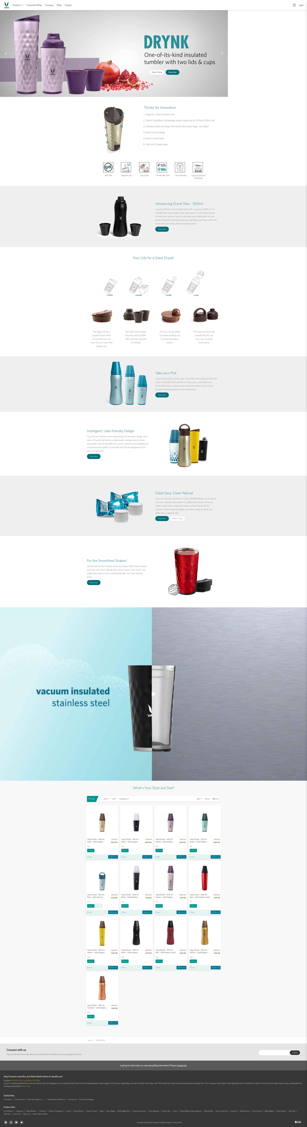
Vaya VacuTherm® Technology (198, 176)
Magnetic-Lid (126, 175)
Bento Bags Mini (124, 1111)
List (208, 799)
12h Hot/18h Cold (162, 175)
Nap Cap (26, 1114)
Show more (26, 1086)
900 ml (125, 961)
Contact (68, 5)
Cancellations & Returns (56, 1099)
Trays (175, 1111)
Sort (198, 799)
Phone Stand (257, 1111)
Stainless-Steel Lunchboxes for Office (25, 1080)
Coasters (233, 1111)
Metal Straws (245, 1111)
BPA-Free (108, 175)
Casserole (19, 1111)
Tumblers (42, 1111)
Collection (123, 799)
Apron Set (17, 1114)
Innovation (8, 1099)
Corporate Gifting (34, 5)
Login (301, 5)
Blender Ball (208, 1111)
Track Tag (291, 1111)
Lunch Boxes (8, 1111)
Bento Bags (111, 1111)
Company (49, 5)
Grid (216, 799)
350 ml (90, 850)
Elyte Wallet (281, 1111)
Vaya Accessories (139, 1111)
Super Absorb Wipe (40, 1114)
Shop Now (188, 78)
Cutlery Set (166, 1111)
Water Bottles (31, 1111)
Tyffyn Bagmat (153, 1111)
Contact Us (181, 1065)
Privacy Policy (20, 1099)
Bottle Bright (269, 1111)
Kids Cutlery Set (221, 1111)
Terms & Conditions (34, 1099)
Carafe (68, 1111)
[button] (5, 53)
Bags (102, 1111)
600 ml (98, 906)
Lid (113, 799)
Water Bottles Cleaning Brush (190, 1111)
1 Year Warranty (180, 175)
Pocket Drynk (78, 1111)
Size (105, 799)
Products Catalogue (86, 1099)
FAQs (59, 5)
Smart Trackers (91, 1111)
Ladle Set (7, 1114)
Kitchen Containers (56, 1111)
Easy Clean (144, 175)
